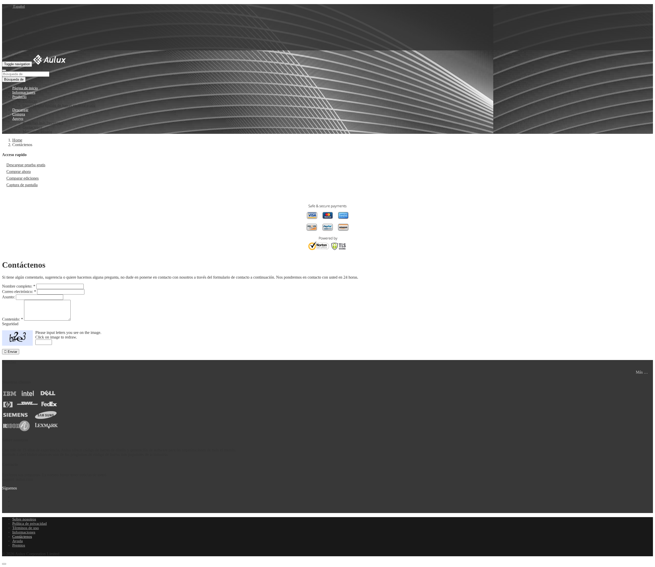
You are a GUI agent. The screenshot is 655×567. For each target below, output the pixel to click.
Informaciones (23, 92)
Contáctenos (32, 127)
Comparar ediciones (22, 178)
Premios (18, 545)
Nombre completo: (18, 286)
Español (18, 6)
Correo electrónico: (19, 291)
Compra (18, 114)
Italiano (30, 39)
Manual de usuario (37, 131)
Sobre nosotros (24, 519)
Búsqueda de (14, 79)
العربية (29, 34)
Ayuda (17, 541)
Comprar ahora (18, 171)
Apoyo (17, 118)
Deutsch (30, 20)
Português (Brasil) (38, 29)
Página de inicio (25, 88)
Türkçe (29, 43)
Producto (19, 97)
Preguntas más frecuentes (43, 123)
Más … (642, 372)
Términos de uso (25, 528)
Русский (31, 48)
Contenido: (12, 319)
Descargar (20, 110)
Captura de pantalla (22, 185)
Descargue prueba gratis (25, 165)
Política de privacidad (29, 523)
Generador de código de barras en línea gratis (59, 105)
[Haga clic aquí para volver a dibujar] (17, 338)
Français (30, 15)
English (30, 11)
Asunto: (8, 297)
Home (17, 140)
